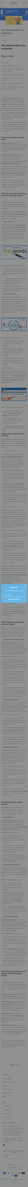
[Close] (25, 586)
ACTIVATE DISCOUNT (14, 599)
